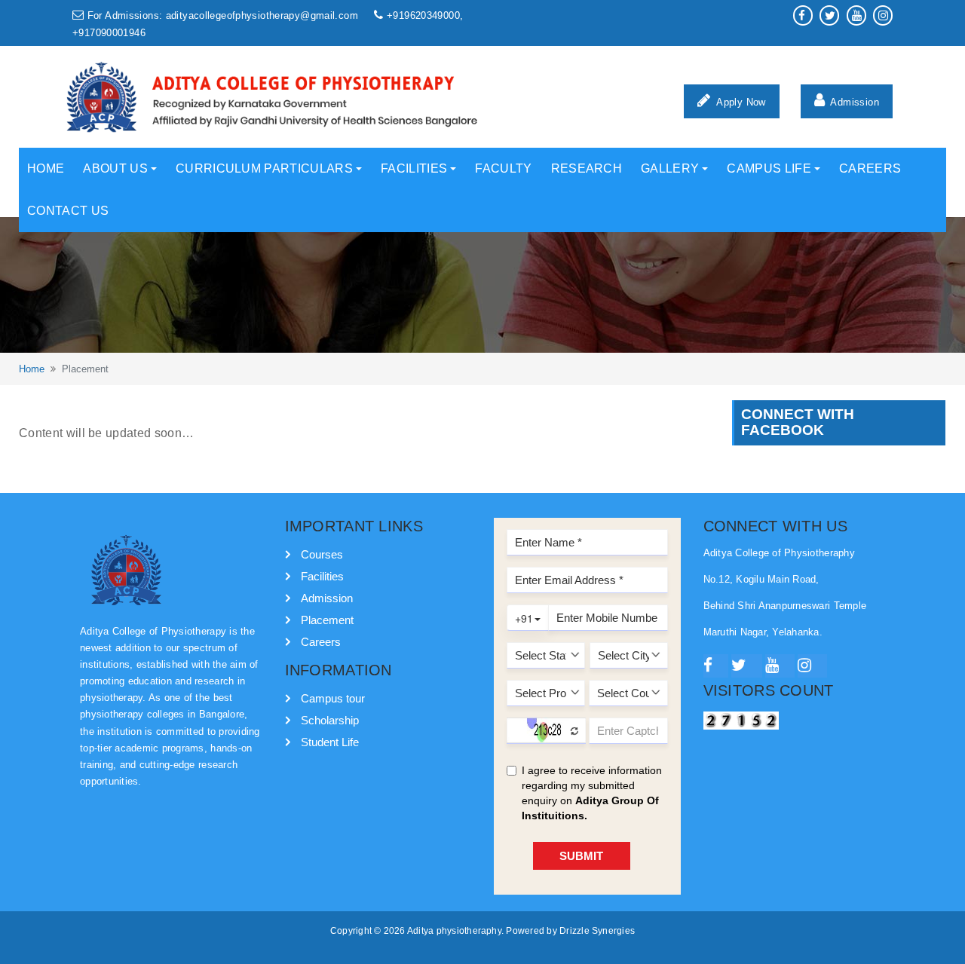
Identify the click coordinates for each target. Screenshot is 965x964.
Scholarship (330, 720)
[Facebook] (715, 666)
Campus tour (333, 698)
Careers (870, 168)
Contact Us (68, 210)
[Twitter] (746, 666)
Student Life (330, 742)
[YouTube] (780, 666)
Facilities (414, 168)
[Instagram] (812, 666)
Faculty (503, 168)
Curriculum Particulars (264, 168)
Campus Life (769, 168)
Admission (853, 102)
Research (587, 168)
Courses (322, 554)
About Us (115, 168)
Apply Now (740, 102)
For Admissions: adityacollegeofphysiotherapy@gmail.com (222, 16)
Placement (327, 620)
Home (45, 168)
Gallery (670, 168)
